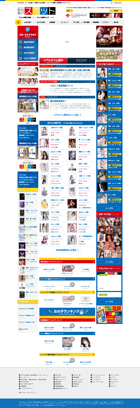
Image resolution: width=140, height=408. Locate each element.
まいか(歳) (67, 356)
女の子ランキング (60, 393)
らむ (52, 212)
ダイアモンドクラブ (56, 183)
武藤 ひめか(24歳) (85, 335)
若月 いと (29, 243)
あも (27, 276)
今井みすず (111, 149)
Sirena (85, 337)
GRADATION (82, 244)
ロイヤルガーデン (85, 372)
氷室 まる (111, 103)
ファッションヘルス (89, 97)
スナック (113, 402)
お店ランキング (60, 395)
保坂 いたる (30, 210)
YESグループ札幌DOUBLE (27, 315)
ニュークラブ (115, 390)
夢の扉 (52, 135)
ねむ (80, 224)
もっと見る (109, 208)
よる (80, 200)
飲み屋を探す (42, 395)
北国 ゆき (111, 92)
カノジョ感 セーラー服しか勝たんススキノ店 (119, 121)
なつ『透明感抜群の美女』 (88, 236)
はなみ (28, 259)
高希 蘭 (28, 219)
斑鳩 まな (111, 69)
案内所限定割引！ (58, 101)
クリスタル (29, 229)
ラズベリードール (83, 195)
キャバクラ (114, 395)
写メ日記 (58, 390)
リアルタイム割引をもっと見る (66, 115)
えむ (109, 115)
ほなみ (53, 152)
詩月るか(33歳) (49, 327)
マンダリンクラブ (49, 350)
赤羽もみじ (111, 160)
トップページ (25, 393)
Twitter (76, 402)
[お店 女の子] (69, 10)
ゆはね (81, 212)
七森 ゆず (54, 127)
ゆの (27, 202)
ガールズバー (115, 397)
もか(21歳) (85, 356)
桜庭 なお (111, 126)
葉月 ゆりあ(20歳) (85, 370)
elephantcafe (49, 372)
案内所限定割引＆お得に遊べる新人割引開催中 (72, 70)
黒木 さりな (112, 172)
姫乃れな (28, 194)
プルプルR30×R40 (30, 269)
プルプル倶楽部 (82, 135)
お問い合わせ (78, 397)
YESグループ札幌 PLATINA (27, 322)
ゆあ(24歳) (49, 370)
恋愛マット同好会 (30, 278)
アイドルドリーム (55, 219)
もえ (52, 164)
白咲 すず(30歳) (49, 349)
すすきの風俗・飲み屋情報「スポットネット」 (35, 390)
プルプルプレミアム (31, 212)
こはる (110, 137)
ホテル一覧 (77, 390)
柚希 (80, 164)
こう (27, 284)
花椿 (67, 379)
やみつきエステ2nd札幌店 (32, 245)
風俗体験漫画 (59, 402)
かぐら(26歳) (67, 378)
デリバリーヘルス (98, 397)
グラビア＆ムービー (27, 404)
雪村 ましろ (112, 183)
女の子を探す (25, 397)
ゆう (109, 195)
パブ (112, 399)
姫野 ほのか (30, 292)
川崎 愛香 (55, 188)
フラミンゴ (67, 358)
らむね (53, 236)
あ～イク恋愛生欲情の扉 (32, 261)
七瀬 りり (82, 176)
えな (52, 224)
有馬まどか (55, 200)
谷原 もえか (83, 127)
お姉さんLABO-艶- (49, 329)
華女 (27, 204)
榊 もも (82, 139)
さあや (81, 188)
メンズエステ (91, 81)
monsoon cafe (85, 358)
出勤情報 (23, 402)
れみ (52, 139)
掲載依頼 (76, 393)
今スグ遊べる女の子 (27, 399)
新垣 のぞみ (30, 268)
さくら (27, 196)
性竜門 (80, 159)
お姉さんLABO (23, 329)
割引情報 (58, 397)
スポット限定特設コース (61, 85)
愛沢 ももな (112, 80)
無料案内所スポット (61, 404)
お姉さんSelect (55, 159)
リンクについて (78, 395)
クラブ (113, 393)
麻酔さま (82, 152)
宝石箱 (42, 97)
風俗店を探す (33, 395)
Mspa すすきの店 (30, 286)
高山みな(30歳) (67, 335)
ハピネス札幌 (54, 147)
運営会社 (76, 399)
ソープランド (91, 66)
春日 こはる (30, 251)
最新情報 (58, 399)
